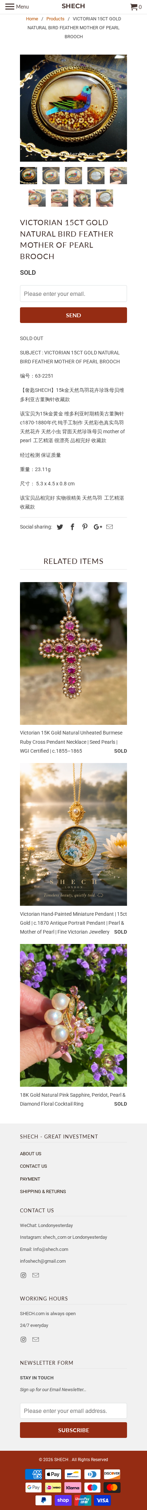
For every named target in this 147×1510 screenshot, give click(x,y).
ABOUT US (30, 1153)
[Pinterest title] (84, 527)
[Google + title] (96, 527)
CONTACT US (33, 1166)
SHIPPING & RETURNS (43, 1191)
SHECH (62, 1459)
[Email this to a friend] (108, 527)
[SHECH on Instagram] (24, 1275)
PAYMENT (30, 1179)
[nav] (17, 7)
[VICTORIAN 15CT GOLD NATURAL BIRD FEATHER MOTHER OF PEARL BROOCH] (73, 108)
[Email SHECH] (36, 1275)
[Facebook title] (71, 527)
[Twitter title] (59, 527)
